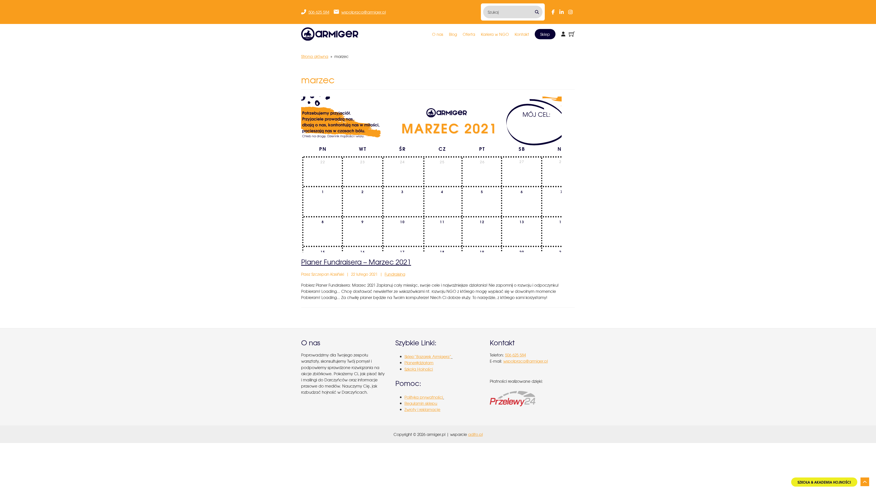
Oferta (469, 34)
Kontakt (522, 34)
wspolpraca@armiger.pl (363, 12)
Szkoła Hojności (418, 369)
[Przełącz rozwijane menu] (563, 34)
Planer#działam (418, 362)
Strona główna (314, 56)
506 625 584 (318, 12)
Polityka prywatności (423, 397)
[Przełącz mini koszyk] (572, 34)
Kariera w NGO (495, 34)
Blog (453, 34)
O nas (437, 34)
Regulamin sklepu (420, 403)
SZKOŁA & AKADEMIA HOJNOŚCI (824, 482)
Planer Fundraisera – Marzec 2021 (356, 262)
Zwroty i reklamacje (422, 409)
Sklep (545, 34)
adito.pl (475, 434)
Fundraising (395, 274)
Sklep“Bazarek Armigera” (427, 356)
